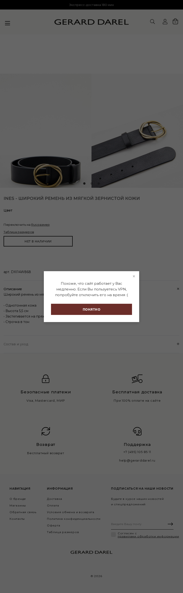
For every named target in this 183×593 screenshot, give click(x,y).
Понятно (92, 309)
